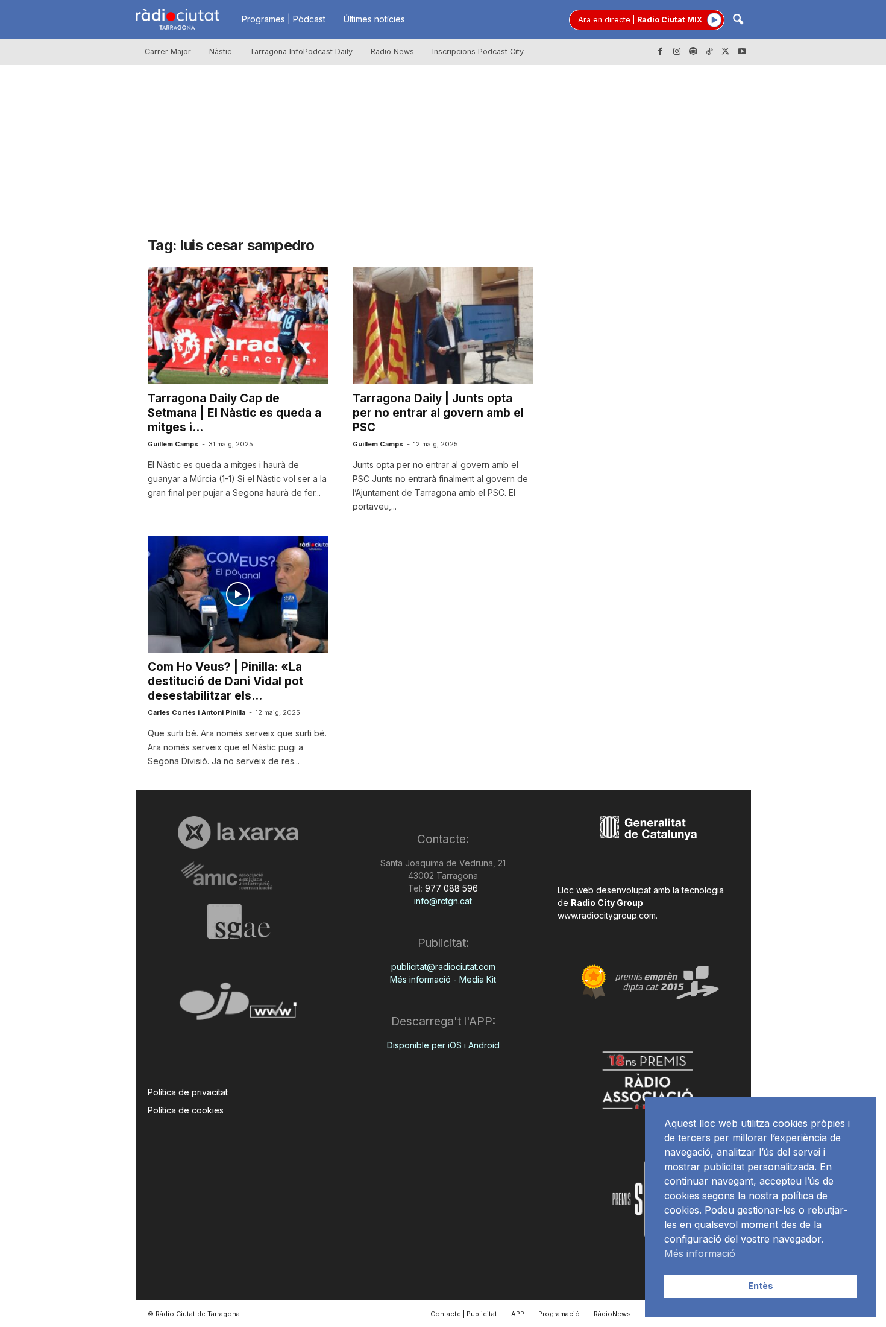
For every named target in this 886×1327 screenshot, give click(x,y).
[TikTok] (709, 52)
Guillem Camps (173, 444)
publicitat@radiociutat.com (443, 966)
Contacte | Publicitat (463, 1314)
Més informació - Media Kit (443, 979)
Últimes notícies (374, 19)
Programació (559, 1314)
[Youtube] (742, 52)
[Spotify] (693, 52)
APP (517, 1314)
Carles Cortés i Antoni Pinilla (196, 712)
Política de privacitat (188, 1092)
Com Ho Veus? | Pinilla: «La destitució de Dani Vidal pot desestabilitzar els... (225, 681)
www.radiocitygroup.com (607, 915)
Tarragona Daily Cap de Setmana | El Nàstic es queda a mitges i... (234, 412)
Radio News (392, 51)
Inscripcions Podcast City (478, 51)
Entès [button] (760, 1286)
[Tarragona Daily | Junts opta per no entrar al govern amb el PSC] (443, 325)
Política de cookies (186, 1110)
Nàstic (220, 51)
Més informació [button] (699, 1253)
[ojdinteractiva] (238, 1006)
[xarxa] (238, 832)
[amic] (238, 876)
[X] (725, 52)
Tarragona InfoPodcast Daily (301, 51)
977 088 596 (450, 888)
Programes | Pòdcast (283, 19)
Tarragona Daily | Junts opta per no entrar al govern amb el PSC (438, 412)
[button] (737, 20)
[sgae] (238, 921)
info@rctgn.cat (443, 901)
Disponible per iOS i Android (443, 1045)
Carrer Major (168, 51)
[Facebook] (660, 52)
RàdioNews (612, 1314)
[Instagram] (677, 52)
